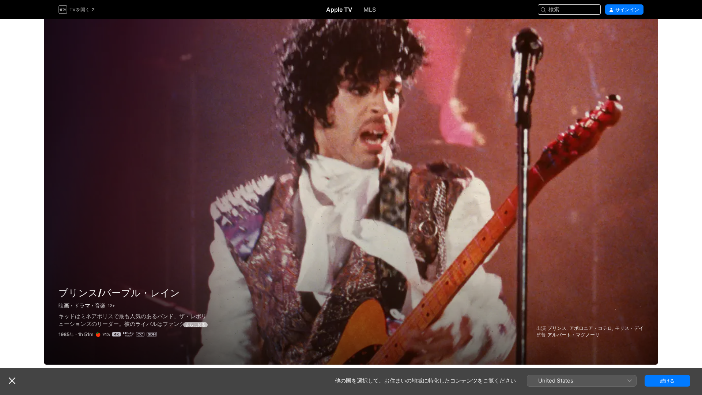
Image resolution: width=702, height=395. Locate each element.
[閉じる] (12, 380)
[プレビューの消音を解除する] (638, 33)
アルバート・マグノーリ (573, 335)
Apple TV (339, 9)
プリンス (556, 328)
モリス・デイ (629, 328)
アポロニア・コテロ (590, 328)
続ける (667, 381)
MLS (369, 9)
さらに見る (195, 324)
